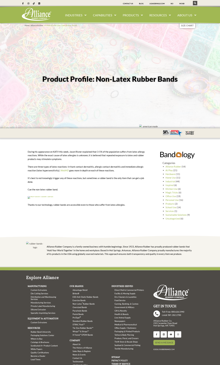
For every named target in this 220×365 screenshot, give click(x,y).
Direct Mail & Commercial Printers (129, 290)
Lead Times (36, 359)
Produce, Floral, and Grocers (126, 338)
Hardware (170, 174)
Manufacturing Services (41, 302)
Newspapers (119, 321)
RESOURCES (158, 15)
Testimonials (78, 361)
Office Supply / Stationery (125, 328)
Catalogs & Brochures (40, 342)
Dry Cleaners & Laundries (125, 297)
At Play (169, 170)
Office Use (171, 196)
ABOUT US (184, 15)
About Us (77, 344)
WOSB (181, 3)
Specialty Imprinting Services (43, 313)
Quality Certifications (40, 352)
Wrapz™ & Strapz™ (81, 331)
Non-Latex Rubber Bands (84, 303)
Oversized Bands (80, 307)
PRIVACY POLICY (119, 360)
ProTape (77, 317)
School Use (171, 207)
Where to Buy (37, 339)
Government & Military (124, 307)
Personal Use (172, 200)
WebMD (64, 170)
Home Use (171, 177)
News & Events (79, 354)
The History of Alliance (82, 348)
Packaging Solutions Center (42, 335)
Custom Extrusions (39, 290)
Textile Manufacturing (123, 348)
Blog (141, 3)
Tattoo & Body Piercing (124, 335)
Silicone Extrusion (38, 309)
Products (170, 203)
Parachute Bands (80, 311)
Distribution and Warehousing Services (43, 298)
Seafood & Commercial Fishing (127, 345)
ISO (172, 3)
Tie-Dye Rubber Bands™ (83, 328)
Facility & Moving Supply (124, 293)
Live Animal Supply (122, 317)
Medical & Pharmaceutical (125, 324)
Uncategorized (173, 218)
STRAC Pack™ (79, 324)
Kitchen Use (171, 189)
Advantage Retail (80, 290)
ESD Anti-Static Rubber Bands (85, 297)
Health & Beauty (121, 314)
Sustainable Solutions (176, 214)
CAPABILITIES (102, 15)
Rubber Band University (41, 332)
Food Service (119, 300)
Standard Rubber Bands (83, 321)
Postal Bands (78, 314)
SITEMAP (115, 357)
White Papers (36, 349)
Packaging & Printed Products (127, 331)
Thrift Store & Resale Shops (126, 342)
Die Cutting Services (39, 293)
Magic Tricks (172, 192)
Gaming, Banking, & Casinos (126, 304)
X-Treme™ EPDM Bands (83, 335)
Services (170, 211)
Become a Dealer (38, 356)
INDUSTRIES (73, 15)
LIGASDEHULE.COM (157, 3)
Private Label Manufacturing (43, 306)
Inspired (170, 185)
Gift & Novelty (120, 311)
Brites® (76, 293)
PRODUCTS (131, 15)
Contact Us (128, 3)
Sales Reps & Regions (82, 351)
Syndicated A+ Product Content (44, 345)
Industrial (170, 181)
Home (27, 25)
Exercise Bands (79, 300)
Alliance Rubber (37, 25)
